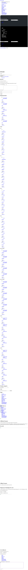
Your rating (1, 84)
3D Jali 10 (3, 111)
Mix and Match (5, 33)
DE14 (2, 359)
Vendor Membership (4, 416)
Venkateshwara (4, 159)
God (3, 130)
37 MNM (3, 300)
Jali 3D (4, 32)
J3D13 (2, 344)
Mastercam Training (4, 398)
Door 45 (3, 224)
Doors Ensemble (5, 31)
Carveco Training (4, 36)
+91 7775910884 (4, 2)
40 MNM (3, 252)
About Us (3, 34)
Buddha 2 (3, 164)
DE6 (2, 105)
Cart (2, 395)
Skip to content (2, 0)
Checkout (4, 29)
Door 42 (3, 212)
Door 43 (3, 234)
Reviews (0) (3, 77)
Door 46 (3, 219)
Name (1, 91)
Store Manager (3, 401)
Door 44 (3, 229)
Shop (2, 28)
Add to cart (3, 102)
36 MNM (3, 275)
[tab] (15, 77)
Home (2, 27)
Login (2, 46)
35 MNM (3, 312)
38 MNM (3, 264)
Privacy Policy (3, 399)
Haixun (2, 558)
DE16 (2, 320)
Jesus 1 (3, 174)
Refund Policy (3, 400)
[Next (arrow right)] (1, 569)
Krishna (3, 184)
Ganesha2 (3, 179)
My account (3, 30)
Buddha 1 (3, 169)
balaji (2, 22)
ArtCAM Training (4, 35)
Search (11, 390)
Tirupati (3, 43)
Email (1, 92)
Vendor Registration (4, 403)
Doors (4, 190)
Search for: (9, 41)
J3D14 (2, 338)
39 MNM (3, 258)
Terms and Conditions (4, 402)
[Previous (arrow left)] (0, 569)
